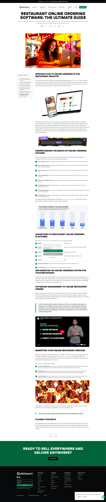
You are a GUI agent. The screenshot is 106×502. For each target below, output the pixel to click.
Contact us (40, 480)
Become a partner (68, 486)
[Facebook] (50, 436)
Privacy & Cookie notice (34, 495)
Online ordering (67, 480)
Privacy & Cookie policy (47, 248)
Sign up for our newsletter (41, 491)
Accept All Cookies (53, 250)
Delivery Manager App (55, 477)
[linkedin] (17, 477)
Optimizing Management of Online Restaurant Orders (25, 92)
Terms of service (20, 495)
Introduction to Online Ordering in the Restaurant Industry (25, 79)
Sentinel (53, 475)
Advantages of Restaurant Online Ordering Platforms (25, 85)
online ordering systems (69, 199)
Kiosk (52, 484)
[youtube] (19, 477)
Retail (65, 482)
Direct (52, 480)
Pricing (39, 477)
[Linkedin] (56, 436)
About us (40, 475)
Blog (39, 484)
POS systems (67, 477)
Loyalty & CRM (67, 484)
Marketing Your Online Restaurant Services (24, 95)
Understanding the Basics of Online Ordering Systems (26, 83)
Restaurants (80, 475)
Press (39, 488)
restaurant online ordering (47, 240)
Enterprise (80, 479)
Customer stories (41, 486)
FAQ (39, 482)
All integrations (67, 475)
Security (45, 495)
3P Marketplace (67, 479)
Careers (39, 479)
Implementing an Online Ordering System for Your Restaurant (25, 88)
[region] (53, 251)
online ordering (75, 80)
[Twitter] (53, 436)
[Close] (102, 493)
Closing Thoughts (23, 96)
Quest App (53, 488)
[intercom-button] (103, 496)
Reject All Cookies (53, 254)
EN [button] (70, 7)
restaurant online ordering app (63, 356)
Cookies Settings (53, 257)
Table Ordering (54, 486)
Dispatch (53, 482)
